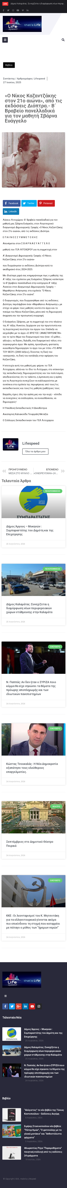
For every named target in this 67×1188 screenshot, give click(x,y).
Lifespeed (32, 1179)
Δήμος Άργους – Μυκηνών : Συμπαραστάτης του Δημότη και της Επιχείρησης (29, 530)
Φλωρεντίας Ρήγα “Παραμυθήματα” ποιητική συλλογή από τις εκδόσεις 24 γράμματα (43, 1152)
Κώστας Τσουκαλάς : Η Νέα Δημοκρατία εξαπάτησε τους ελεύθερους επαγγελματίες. (32, 767)
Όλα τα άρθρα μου (35, 451)
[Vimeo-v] (23, 10)
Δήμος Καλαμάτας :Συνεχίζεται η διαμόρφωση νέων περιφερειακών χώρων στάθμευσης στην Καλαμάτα (29, 608)
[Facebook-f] (3, 10)
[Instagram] (13, 10)
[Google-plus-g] (19, 1006)
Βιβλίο (8, 65)
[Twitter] (8, 10)
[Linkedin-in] (27, 10)
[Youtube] (18, 10)
